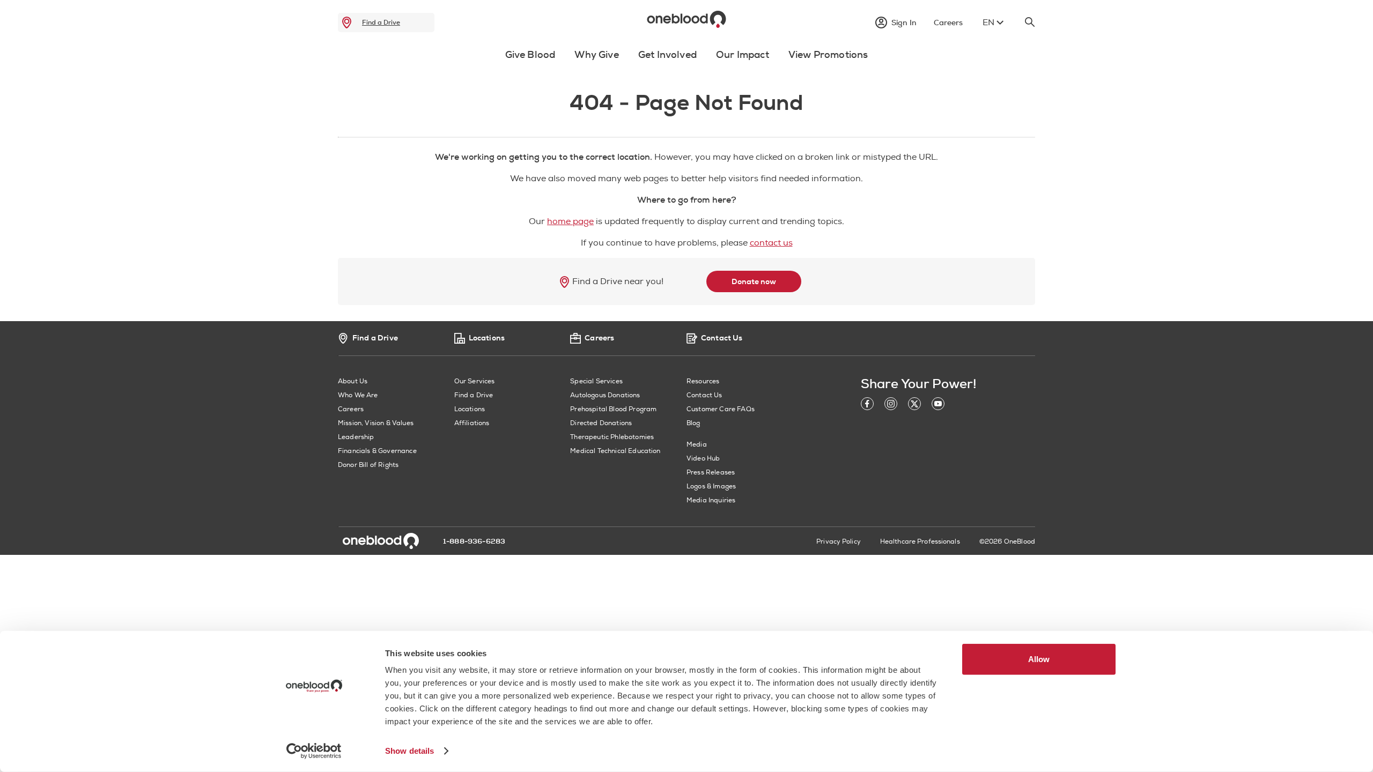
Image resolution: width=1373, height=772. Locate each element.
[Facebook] (867, 405)
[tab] (530, 61)
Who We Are (358, 395)
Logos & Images (711, 486)
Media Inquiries (710, 500)
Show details (409, 750)
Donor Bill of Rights (368, 465)
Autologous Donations (605, 395)
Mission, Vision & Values (376, 423)
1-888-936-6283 (474, 541)
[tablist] (686, 57)
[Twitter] (914, 405)
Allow (1039, 659)
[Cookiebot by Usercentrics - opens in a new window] (314, 751)
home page (570, 221)
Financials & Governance (377, 451)
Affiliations (472, 423)
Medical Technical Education (615, 451)
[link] (347, 22)
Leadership (356, 437)
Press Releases (710, 473)
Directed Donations (601, 423)
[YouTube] (938, 405)
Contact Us (704, 395)
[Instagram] (890, 405)
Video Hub (703, 459)
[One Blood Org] (381, 541)
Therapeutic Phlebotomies (612, 437)
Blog (693, 423)
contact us (771, 242)
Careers (351, 409)
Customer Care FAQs (720, 409)
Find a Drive (381, 22)
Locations (469, 409)
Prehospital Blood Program (613, 409)
